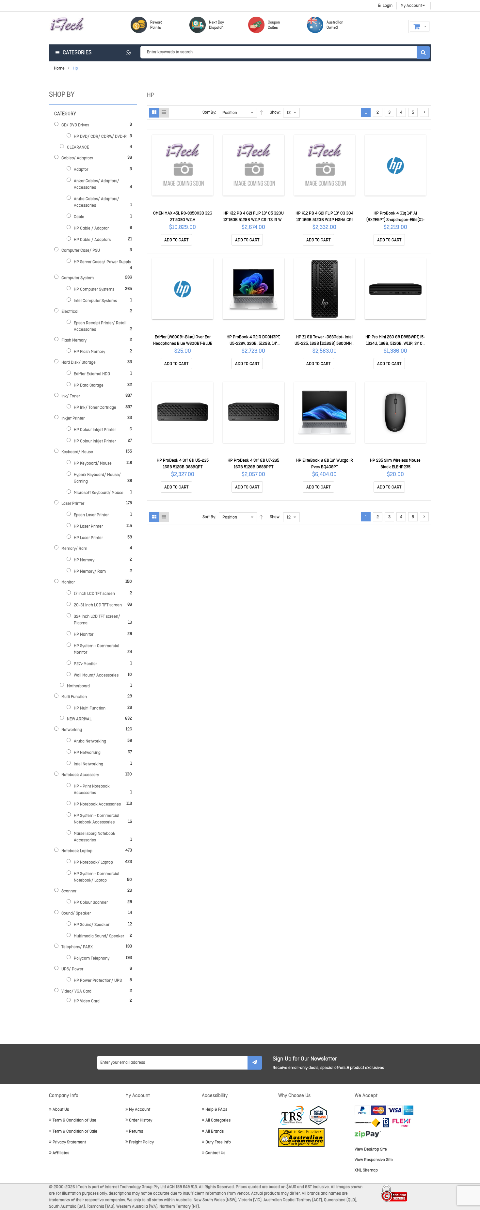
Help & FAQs (216, 1109)
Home (59, 68)
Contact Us (215, 1153)
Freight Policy (141, 1142)
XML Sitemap (366, 1170)
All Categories (218, 1120)
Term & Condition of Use (74, 1120)
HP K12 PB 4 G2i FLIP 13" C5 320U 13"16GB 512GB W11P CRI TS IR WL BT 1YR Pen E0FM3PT (253, 220)
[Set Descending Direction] (261, 113)
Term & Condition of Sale (75, 1131)
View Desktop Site (371, 1149)
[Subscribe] (255, 1063)
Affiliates (61, 1153)
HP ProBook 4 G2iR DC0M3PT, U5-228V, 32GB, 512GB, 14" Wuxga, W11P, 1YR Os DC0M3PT (253, 343)
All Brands (214, 1131)
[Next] (424, 112)
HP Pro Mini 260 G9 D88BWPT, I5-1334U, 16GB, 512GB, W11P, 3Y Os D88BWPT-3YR (395, 343)
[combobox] (284, 52)
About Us (61, 1109)
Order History (140, 1120)
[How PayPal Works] (384, 1110)
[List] (164, 113)
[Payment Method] (367, 1122)
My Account (139, 1109)
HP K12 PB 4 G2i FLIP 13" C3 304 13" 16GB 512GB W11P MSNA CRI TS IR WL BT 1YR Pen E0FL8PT (324, 220)
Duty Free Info (218, 1142)
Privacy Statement (69, 1142)
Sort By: (209, 112)
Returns (136, 1131)
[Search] (423, 52)
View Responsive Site (374, 1160)
